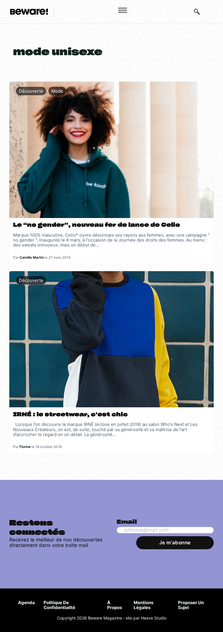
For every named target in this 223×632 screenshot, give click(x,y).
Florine (25, 446)
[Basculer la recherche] (197, 11)
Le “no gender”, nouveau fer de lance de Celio (96, 225)
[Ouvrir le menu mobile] (122, 10)
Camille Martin (31, 257)
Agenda (26, 602)
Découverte (31, 91)
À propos (114, 605)
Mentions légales (143, 605)
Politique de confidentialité (59, 605)
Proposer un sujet (191, 605)
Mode (57, 91)
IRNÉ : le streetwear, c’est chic (70, 414)
